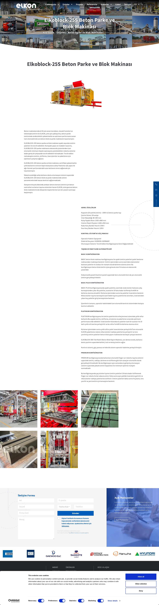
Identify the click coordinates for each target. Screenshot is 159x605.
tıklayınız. (65, 526)
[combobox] (64, 507)
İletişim (127, 4)
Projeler (79, 4)
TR (135, 4)
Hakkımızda (50, 4)
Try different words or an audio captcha (79, 533)
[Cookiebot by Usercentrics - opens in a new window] (14, 600)
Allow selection (141, 584)
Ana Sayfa (48, 32)
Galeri (118, 4)
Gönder (75, 513)
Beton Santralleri (71, 571)
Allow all (141, 577)
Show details (113, 601)
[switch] (62, 600)
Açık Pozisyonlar (122, 520)
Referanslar (92, 4)
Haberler (105, 4)
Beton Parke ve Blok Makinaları (86, 32)
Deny (141, 591)
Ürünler (66, 4)
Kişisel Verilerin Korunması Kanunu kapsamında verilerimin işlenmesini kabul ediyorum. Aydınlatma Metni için (76, 522)
